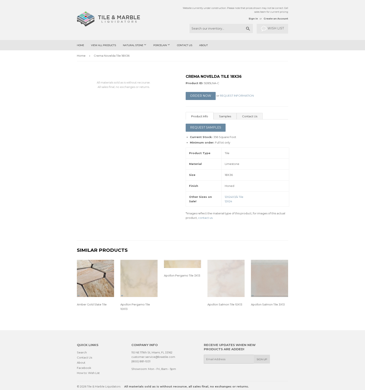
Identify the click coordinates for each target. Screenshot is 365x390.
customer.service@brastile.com (153, 357)
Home (80, 45)
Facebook (84, 367)
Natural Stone (133, 45)
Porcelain (160, 45)
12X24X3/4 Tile (234, 196)
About (203, 45)
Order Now (200, 96)
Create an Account (276, 18)
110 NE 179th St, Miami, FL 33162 (151, 352)
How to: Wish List (88, 373)
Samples (225, 116)
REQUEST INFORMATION (237, 95)
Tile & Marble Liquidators (103, 386)
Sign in (253, 18)
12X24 (228, 201)
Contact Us (184, 45)
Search (82, 352)
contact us (205, 217)
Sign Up (262, 359)
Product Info (199, 116)
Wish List (275, 28)
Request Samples (205, 127)
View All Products (103, 45)
